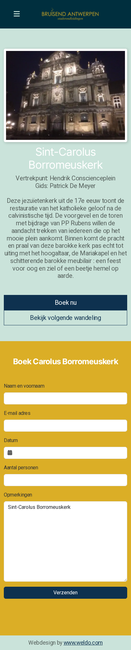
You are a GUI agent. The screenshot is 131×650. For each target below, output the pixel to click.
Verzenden (65, 593)
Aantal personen (21, 468)
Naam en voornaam (24, 386)
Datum (10, 440)
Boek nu (66, 302)
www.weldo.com (83, 643)
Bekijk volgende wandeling (65, 318)
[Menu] (16, 14)
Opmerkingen (18, 495)
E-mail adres (17, 413)
